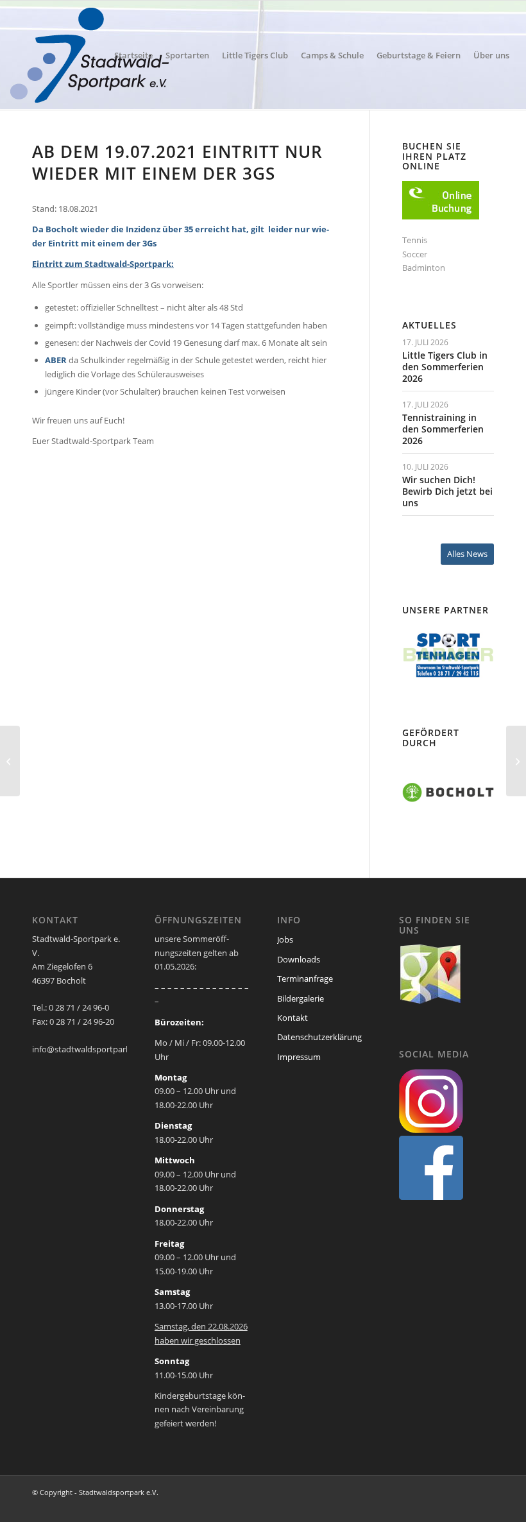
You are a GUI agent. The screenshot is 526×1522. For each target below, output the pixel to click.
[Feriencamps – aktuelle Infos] (10, 761)
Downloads (298, 959)
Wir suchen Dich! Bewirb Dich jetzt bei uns (447, 491)
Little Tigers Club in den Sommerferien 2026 (445, 366)
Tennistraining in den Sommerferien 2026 (443, 429)
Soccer (414, 254)
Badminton (423, 267)
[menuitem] (133, 55)
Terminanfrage (305, 978)
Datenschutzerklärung (319, 1037)
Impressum (299, 1057)
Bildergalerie (300, 998)
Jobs (285, 939)
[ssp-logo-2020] (92, 55)
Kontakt (292, 1017)
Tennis (414, 240)
